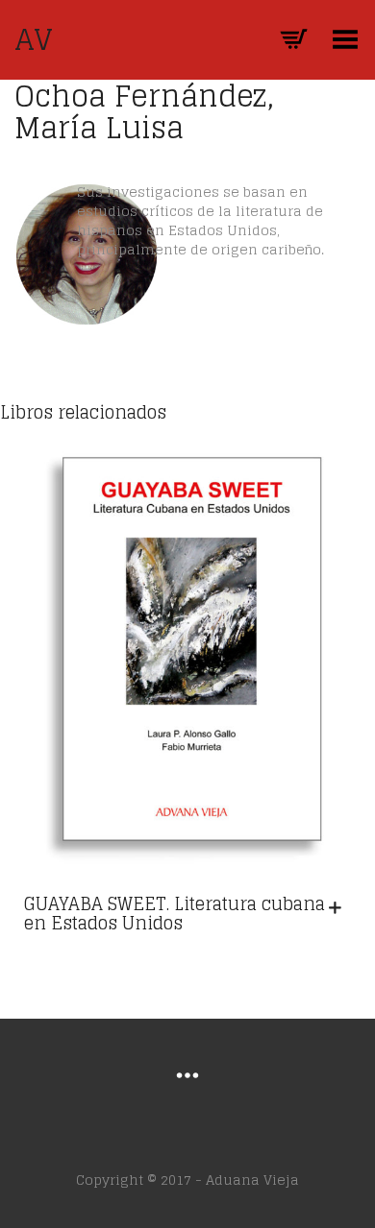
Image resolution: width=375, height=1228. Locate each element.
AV (33, 39)
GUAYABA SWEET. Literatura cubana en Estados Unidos (174, 913)
